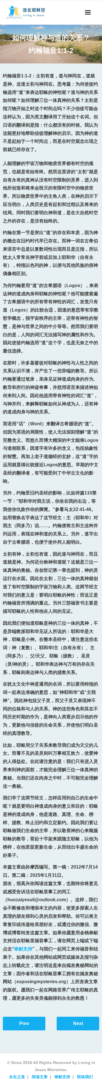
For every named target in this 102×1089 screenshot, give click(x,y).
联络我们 (85, 1076)
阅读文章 (40, 1076)
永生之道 (17, 1076)
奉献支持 (23, 948)
